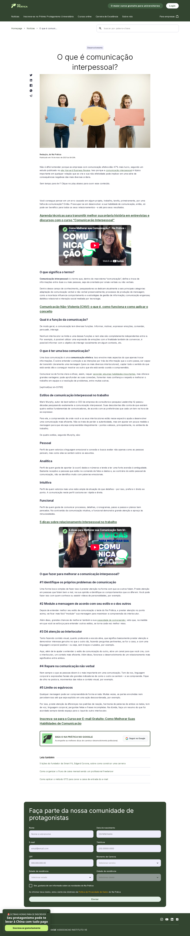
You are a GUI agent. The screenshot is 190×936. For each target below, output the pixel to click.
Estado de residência (38, 871)
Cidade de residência (106, 871)
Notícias (31, 28)
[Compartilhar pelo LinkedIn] (31, 80)
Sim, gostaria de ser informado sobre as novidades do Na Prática (64, 886)
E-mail (32, 842)
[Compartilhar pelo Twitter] (31, 75)
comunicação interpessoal (119, 170)
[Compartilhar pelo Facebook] (31, 85)
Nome (31, 828)
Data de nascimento (106, 828)
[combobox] (31, 877)
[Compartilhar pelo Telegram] (31, 95)
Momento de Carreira (106, 857)
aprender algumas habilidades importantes (114, 374)
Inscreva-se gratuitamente (26, 928)
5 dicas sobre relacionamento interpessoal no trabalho (78, 522)
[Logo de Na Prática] (19, 6)
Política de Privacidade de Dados (93, 892)
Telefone (101, 842)
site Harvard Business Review (75, 170)
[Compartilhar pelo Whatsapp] (31, 90)
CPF (31, 857)
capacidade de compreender (111, 620)
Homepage (16, 28)
